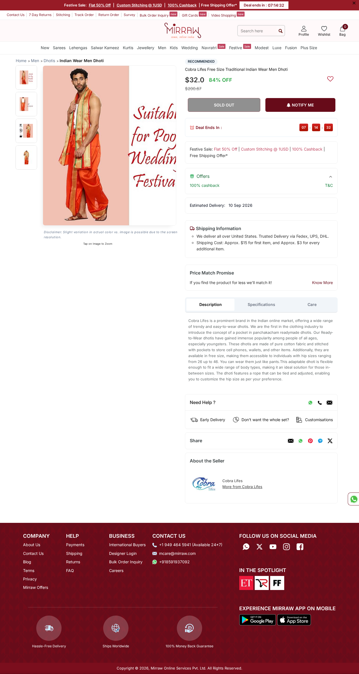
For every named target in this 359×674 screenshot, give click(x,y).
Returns (73, 561)
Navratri (213, 47)
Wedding (189, 47)
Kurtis (128, 47)
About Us (31, 544)
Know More (322, 282)
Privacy (30, 579)
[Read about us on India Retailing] (262, 582)
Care (312, 304)
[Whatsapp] (246, 547)
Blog (27, 561)
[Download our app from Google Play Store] (257, 619)
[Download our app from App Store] (294, 619)
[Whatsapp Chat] (353, 499)
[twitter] (330, 441)
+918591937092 (174, 561)
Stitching (63, 15)
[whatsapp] (300, 441)
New (45, 47)
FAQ (70, 570)
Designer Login (123, 553)
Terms (28, 570)
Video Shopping (227, 14)
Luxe (276, 47)
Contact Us (15, 15)
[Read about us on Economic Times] (246, 582)
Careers (116, 570)
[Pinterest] (310, 441)
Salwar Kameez (105, 47)
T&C (329, 185)
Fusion (291, 47)
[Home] (182, 30)
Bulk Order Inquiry (158, 14)
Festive (239, 47)
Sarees (59, 47)
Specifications (261, 304)
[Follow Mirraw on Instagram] (286, 547)
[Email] (329, 402)
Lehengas (78, 47)
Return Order (108, 15)
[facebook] (320, 441)
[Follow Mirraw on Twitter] (259, 547)
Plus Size (309, 47)
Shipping (74, 553)
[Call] (319, 402)
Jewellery (145, 47)
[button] (26, 77)
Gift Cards (194, 14)
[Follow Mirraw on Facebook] (300, 547)
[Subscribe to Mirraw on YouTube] (273, 547)
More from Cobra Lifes (242, 486)
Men (162, 47)
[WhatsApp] (310, 402)
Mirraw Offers (35, 587)
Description (210, 304)
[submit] (281, 31)
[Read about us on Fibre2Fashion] (277, 582)
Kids (174, 47)
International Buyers (127, 544)
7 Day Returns (40, 15)
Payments (75, 544)
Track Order (84, 15)
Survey (129, 15)
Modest (262, 47)
